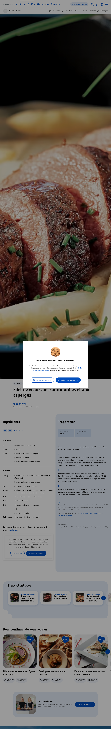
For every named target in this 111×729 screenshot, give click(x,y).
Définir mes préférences (42, 380)
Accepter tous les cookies (68, 380)
